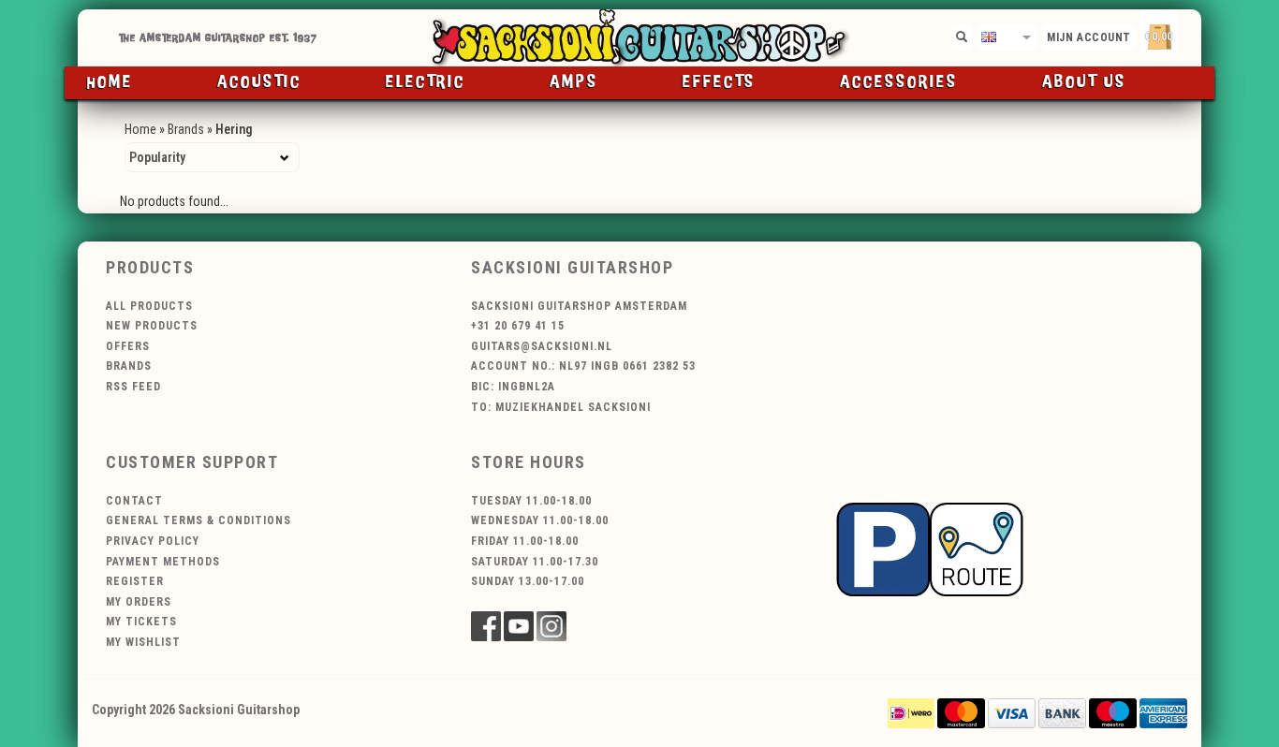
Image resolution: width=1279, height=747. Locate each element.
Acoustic (259, 82)
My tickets (141, 621)
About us (1084, 82)
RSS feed (133, 386)
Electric (425, 82)
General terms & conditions (198, 520)
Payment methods (163, 561)
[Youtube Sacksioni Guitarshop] (519, 626)
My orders (138, 601)
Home (110, 82)
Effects (719, 82)
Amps (574, 82)
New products (152, 325)
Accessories (899, 82)
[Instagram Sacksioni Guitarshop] (551, 626)
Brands (186, 129)
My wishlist (143, 642)
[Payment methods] (911, 712)
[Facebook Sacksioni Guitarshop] (486, 626)
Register (135, 581)
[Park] (929, 547)
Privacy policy (152, 541)
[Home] (639, 37)
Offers (128, 346)
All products (149, 306)
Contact (134, 500)
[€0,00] (1192, 33)
